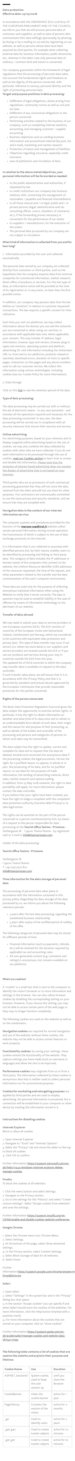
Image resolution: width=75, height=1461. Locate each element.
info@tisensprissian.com (37, 835)
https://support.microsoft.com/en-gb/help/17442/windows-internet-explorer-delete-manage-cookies (36, 1167)
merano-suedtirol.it (34, 526)
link (20, 390)
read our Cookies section (28, 458)
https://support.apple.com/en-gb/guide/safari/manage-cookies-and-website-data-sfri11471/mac (34, 1335)
